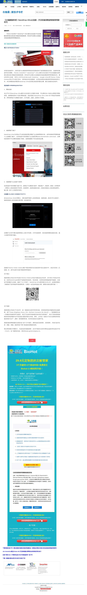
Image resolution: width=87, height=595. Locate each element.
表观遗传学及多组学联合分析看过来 (73, 61)
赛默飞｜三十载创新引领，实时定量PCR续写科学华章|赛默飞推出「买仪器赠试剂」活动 (74, 99)
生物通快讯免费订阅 (70, 1)
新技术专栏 (25, 6)
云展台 (38, 6)
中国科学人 (31, 6)
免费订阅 (69, 28)
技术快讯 (70, 6)
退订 (77, 28)
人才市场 (19, 6)
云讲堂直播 (51, 6)
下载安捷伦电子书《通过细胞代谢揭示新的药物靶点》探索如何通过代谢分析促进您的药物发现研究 (30, 548)
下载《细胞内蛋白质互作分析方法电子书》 (14, 558)
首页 (6, 6)
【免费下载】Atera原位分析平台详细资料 (74, 89)
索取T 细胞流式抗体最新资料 (10, 43)
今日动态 (12, 6)
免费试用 (77, 6)
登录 (62, 1)
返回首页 (24, 1)
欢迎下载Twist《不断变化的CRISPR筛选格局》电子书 (17, 555)
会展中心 (57, 6)
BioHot (44, 6)
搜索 (80, 12)
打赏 (32, 340)
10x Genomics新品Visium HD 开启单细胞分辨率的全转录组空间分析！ (22, 551)
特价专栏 (64, 6)
